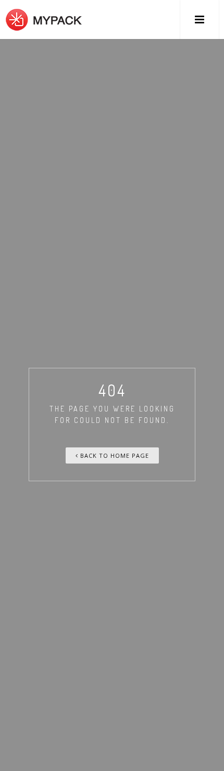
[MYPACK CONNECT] (44, 19)
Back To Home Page (113, 455)
